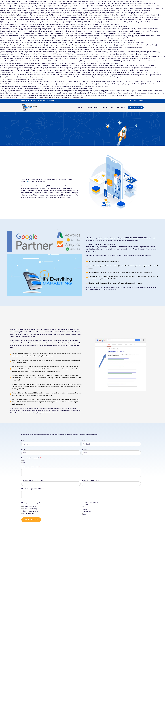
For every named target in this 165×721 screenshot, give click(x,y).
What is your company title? (90, 480)
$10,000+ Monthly (28, 513)
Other (85, 514)
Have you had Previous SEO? (30, 458)
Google (85, 504)
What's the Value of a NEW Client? (32, 480)
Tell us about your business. (30, 467)
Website (84, 449)
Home (80, 107)
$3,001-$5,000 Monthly (30, 509)
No (24, 463)
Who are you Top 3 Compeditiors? (32, 489)
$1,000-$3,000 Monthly (30, 506)
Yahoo (85, 509)
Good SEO (28, 181)
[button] (44, 275)
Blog (112, 107)
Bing (84, 507)
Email (83, 441)
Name (23, 441)
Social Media (87, 512)
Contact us (121, 107)
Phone (23, 449)
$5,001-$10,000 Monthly (30, 511)
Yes (24, 460)
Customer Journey (92, 107)
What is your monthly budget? (30, 503)
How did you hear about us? (90, 502)
